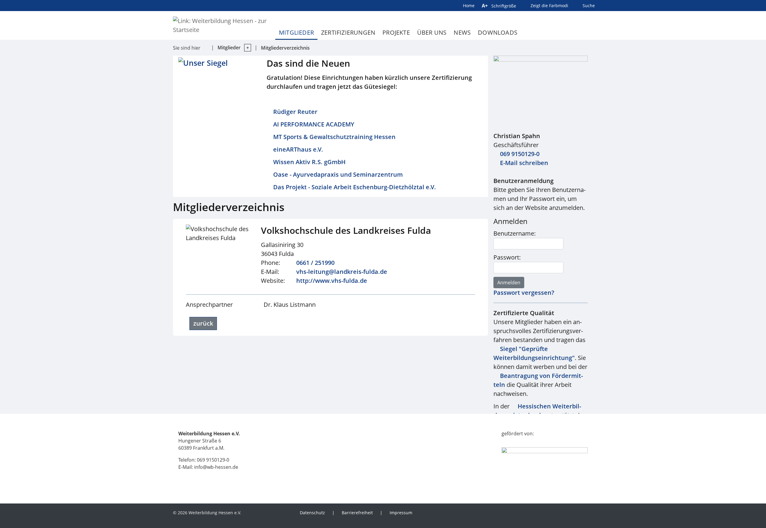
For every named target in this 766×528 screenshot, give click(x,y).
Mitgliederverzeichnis (285, 48)
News (462, 32)
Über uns (432, 32)
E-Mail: (270, 272)
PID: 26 (255, 512)
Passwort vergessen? (523, 293)
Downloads (497, 32)
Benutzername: (514, 233)
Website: (273, 281)
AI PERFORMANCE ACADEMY (313, 124)
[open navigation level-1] (246, 47)
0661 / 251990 (315, 263)
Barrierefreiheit (357, 512)
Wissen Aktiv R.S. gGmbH (309, 162)
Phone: (270, 263)
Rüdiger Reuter (295, 112)
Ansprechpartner (209, 304)
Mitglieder (296, 32)
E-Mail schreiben (524, 163)
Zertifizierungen (348, 32)
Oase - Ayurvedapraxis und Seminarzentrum (338, 174)
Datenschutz (312, 512)
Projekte (396, 32)
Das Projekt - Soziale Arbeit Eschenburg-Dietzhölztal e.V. (354, 187)
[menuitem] (457, 519)
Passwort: (507, 257)
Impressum (401, 512)
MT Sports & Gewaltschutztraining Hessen (334, 137)
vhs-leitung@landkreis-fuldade (341, 272)
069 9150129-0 (519, 154)
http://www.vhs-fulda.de (331, 281)
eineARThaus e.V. (298, 149)
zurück (203, 323)
